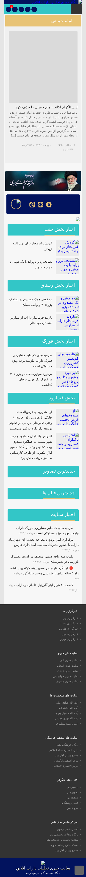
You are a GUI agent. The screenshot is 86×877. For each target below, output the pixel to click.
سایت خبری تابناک (67, 671)
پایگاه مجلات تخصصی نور (64, 834)
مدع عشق (72, 808)
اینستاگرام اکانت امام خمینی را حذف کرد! (46, 107)
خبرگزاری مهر (70, 634)
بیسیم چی (72, 787)
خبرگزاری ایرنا (70, 618)
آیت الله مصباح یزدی (66, 713)
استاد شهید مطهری (67, 723)
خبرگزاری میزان (69, 639)
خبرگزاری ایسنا (69, 623)
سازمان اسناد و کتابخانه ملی (62, 839)
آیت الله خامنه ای (68, 707)
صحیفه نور (72, 797)
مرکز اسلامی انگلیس (66, 760)
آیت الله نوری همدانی (66, 718)
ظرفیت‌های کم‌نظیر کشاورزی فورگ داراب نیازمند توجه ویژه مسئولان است (32, 360)
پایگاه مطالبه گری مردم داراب (43, 872)
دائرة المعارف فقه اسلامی (63, 750)
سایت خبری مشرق (67, 681)
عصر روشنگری (69, 802)
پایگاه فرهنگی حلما (67, 744)
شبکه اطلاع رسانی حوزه (64, 845)
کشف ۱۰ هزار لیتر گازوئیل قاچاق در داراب (44, 585)
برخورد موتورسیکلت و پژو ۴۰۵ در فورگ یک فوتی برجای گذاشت (31, 379)
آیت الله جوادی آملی (67, 702)
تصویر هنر (72, 792)
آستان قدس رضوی (67, 829)
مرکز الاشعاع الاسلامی (65, 765)
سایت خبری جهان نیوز (65, 676)
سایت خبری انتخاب (67, 665)
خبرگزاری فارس (68, 628)
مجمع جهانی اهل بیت (66, 755)
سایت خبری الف (69, 660)
